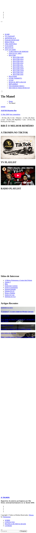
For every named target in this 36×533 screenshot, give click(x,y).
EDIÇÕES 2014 (18, 59)
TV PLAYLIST (10, 36)
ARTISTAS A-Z (10, 38)
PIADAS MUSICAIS (12, 40)
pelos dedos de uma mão (8, 333)
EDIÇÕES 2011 (18, 65)
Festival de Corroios (11, 286)
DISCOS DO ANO (15, 53)
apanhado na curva (7, 307)
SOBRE (7, 520)
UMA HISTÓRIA (11, 44)
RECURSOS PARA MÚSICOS (19, 88)
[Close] (1, 529)
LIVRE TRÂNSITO (15, 78)
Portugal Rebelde (10, 289)
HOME (7, 34)
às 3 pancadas (5, 315)
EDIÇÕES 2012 (18, 63)
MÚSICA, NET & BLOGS (17, 82)
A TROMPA (7, 3)
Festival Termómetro (11, 287)
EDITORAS (13, 76)
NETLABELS (13, 84)
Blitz (6, 284)
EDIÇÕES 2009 (18, 69)
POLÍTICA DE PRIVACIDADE (15, 524)
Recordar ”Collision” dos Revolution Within (16, 329)
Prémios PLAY (9, 291)
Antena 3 (8, 282)
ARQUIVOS (9, 48)
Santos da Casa (9, 295)
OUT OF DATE (10, 50)
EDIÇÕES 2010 (18, 67)
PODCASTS (9, 46)
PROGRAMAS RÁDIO (16, 86)
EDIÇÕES (12, 55)
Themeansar (6, 517)
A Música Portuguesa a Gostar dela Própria (18, 280)
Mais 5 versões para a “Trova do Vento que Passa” (18, 337)
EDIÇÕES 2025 (18, 57)
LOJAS (11, 80)
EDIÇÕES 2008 (18, 71)
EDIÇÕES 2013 (18, 61)
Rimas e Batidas (10, 293)
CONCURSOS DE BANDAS (18, 52)
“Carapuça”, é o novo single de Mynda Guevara (17, 311)
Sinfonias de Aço (10, 296)
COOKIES (8, 526)
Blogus (31, 515)
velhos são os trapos (7, 325)
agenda (3, 106)
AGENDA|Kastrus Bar (9, 110)
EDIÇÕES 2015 (18, 74)
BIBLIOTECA (9, 42)
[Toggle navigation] (1, 21)
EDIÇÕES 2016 (18, 73)
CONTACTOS (10, 522)
